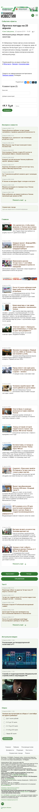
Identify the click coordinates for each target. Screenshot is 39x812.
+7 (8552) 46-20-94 (17, 775)
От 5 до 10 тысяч (11, 722)
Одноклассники (24, 64)
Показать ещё (18, 200)
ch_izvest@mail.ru (10, 778)
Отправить (7, 110)
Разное (27, 753)
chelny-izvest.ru (25, 791)
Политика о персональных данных (10, 787)
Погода (28, 574)
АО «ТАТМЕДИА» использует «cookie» (11, 795)
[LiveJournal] (36, 82)
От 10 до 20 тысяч (12, 726)
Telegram (15, 64)
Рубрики (16, 747)
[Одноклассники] (28, 82)
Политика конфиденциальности (9, 799)
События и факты (9, 21)
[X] (33, 82)
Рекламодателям (27, 747)
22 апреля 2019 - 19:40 (22, 31)
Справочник (16, 753)
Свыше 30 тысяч (11, 733)
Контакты (29, 750)
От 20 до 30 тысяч (12, 730)
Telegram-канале (8, 75)
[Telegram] (30, 82)
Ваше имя (5, 90)
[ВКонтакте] (25, 82)
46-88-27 (24, 775)
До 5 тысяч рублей (12, 718)
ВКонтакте (7, 64)
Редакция (20, 750)
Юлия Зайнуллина (8, 31)
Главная (8, 747)
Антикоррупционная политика (9, 789)
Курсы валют (10, 574)
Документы (10, 750)
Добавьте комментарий (8, 96)
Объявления (19, 579)
